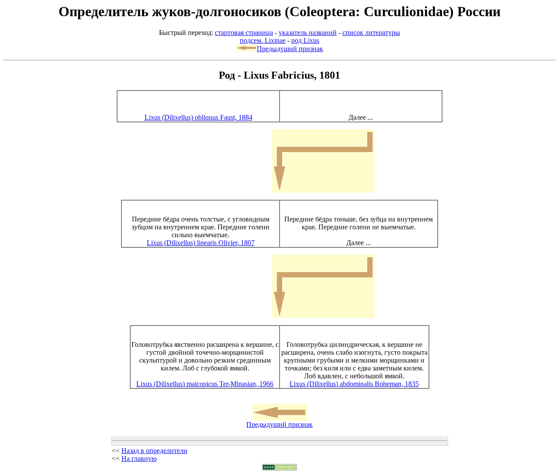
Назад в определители (154, 450)
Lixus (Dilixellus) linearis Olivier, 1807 (201, 242)
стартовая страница (244, 32)
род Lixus (305, 40)
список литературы (371, 32)
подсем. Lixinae (263, 40)
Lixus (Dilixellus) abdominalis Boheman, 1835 (354, 384)
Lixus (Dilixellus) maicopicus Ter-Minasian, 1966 (204, 384)
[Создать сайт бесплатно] (279, 468)
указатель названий (308, 32)
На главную (139, 458)
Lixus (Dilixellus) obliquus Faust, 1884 (198, 117)
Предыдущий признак (290, 48)
